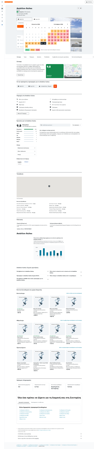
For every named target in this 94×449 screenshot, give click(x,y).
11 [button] (29, 37)
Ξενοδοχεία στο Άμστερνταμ (26, 411)
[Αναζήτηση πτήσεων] (2, 6)
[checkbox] (23, 163)
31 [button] (26, 46)
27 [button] (35, 43)
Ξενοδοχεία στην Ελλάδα (44, 444)
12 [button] (32, 37)
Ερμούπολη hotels (23, 417)
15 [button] (41, 37)
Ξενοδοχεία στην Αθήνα (44, 411)
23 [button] (44, 40)
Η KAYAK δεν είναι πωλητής (24, 433)
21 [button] (38, 40)
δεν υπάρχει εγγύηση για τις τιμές (44, 430)
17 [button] (26, 40)
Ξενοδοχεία (25, 444)
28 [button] (38, 43)
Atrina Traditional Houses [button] (55, 362)
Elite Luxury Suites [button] (53, 308)
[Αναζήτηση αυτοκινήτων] (2, 11)
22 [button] (41, 40)
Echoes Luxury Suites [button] (21, 362)
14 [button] (38, 37)
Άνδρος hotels (62, 417)
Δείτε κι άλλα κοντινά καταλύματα (74, 293)
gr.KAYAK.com (19, 444)
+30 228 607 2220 (21, 15)
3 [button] (26, 34)
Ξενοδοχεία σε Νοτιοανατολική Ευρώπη (69, 444)
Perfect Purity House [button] (70, 308)
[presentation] (42, 239)
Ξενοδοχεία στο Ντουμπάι (64, 410)
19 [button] (32, 40)
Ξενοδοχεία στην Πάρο (64, 413)
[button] (2, 2)
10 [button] (26, 37)
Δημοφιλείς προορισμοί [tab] (24, 402)
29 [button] (41, 43)
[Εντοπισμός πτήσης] (2, 17)
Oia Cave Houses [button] (20, 310)
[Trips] (2, 21)
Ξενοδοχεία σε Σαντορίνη (21, 446)
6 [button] (35, 34)
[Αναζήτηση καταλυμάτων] (2, 8)
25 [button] (29, 43)
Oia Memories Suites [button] (54, 337)
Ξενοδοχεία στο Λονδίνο (44, 413)
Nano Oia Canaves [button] (37, 308)
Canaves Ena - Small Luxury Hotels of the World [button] (40, 363)
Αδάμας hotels (22, 419)
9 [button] (55, 34)
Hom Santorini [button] (69, 362)
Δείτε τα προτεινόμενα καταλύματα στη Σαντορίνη (70, 347)
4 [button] (29, 34)
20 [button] (35, 40)
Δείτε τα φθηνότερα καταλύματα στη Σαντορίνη (71, 320)
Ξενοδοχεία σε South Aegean (55, 444)
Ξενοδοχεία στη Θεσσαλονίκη (45, 410)
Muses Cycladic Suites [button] (38, 337)
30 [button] (45, 43)
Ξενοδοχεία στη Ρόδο (24, 415)
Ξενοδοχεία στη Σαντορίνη (32, 446)
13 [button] (35, 37)
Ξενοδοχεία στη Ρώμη (24, 413)
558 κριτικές (27, 11)
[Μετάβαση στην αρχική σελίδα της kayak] (9, 2)
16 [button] (44, 37)
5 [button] (32, 34)
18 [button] (29, 40)
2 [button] (55, 31)
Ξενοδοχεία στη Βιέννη (24, 410)
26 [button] (32, 43)
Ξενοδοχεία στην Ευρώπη (33, 444)
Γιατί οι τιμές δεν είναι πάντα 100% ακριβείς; (28, 438)
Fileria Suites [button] (20, 337)
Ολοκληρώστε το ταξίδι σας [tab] (37, 402)
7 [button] (38, 34)
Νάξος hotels (62, 415)
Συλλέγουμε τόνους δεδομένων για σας (27, 436)
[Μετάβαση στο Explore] (2, 15)
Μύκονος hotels (42, 417)
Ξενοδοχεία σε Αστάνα (64, 411)
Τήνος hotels (42, 415)
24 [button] (26, 43)
